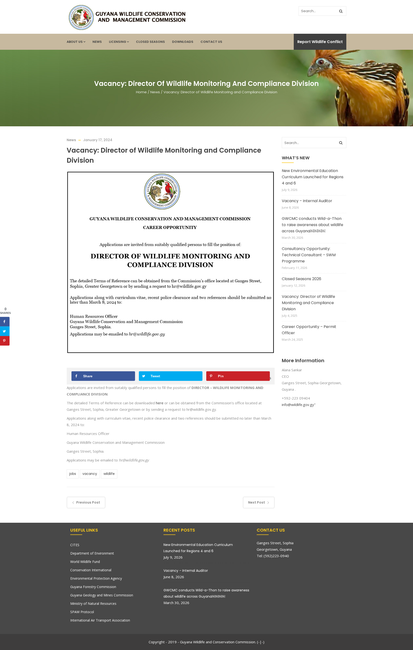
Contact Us (211, 41)
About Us (75, 41)
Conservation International (90, 570)
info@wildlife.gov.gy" (298, 404)
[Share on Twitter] (5, 331)
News (97, 41)
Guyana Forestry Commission (93, 586)
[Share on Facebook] (5, 322)
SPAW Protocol (82, 612)
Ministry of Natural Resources (93, 603)
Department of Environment (92, 553)
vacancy (89, 473)
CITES (74, 545)
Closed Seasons (150, 41)
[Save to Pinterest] (5, 341)
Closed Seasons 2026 (301, 279)
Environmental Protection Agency (96, 578)
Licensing (117, 41)
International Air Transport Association (100, 620)
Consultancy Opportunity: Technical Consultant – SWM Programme (309, 255)
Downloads (182, 41)
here (159, 402)
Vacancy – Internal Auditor (307, 201)
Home (141, 91)
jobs (72, 473)
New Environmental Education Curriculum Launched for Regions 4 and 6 (312, 177)
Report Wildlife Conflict (320, 41)
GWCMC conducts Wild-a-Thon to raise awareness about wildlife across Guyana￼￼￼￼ (312, 225)
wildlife (109, 473)
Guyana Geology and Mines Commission (101, 595)
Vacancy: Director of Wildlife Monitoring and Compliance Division (308, 303)
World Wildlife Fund (85, 561)
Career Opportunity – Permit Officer (309, 330)
